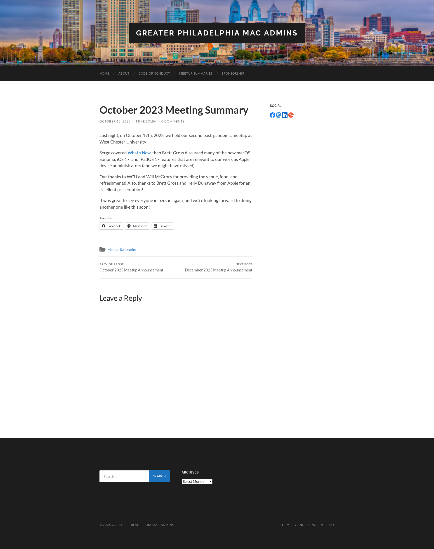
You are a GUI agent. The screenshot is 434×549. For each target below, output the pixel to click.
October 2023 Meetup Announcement (131, 267)
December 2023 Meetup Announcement (218, 267)
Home (104, 73)
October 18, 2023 (115, 121)
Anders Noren (310, 525)
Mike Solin (146, 121)
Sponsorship (233, 73)
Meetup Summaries (196, 73)
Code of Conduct (154, 73)
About (124, 73)
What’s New (139, 152)
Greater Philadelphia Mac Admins (217, 33)
